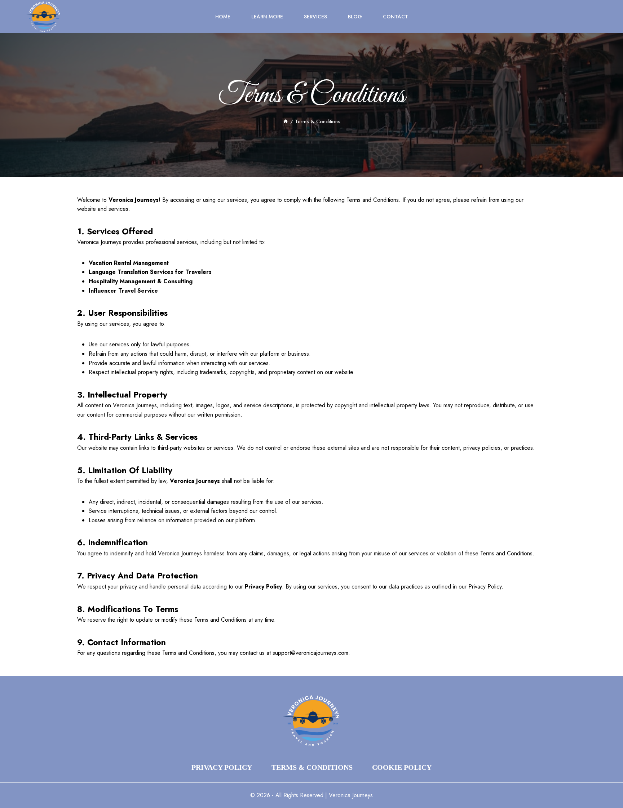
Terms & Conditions (312, 767)
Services (315, 16)
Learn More (267, 16)
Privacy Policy (221, 767)
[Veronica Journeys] (43, 16)
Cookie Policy (402, 767)
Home (222, 16)
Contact (395, 16)
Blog (355, 16)
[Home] (285, 121)
